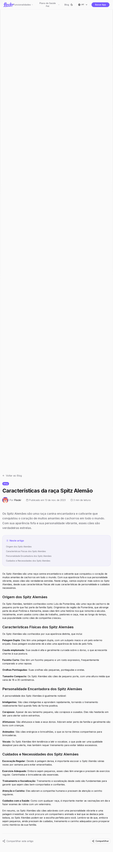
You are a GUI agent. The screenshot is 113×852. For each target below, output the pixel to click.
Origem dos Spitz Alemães (19, 546)
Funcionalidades (22, 4)
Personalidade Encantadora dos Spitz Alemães (28, 556)
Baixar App (100, 4)
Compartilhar (102, 841)
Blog (66, 4)
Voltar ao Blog (14, 475)
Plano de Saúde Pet (47, 4)
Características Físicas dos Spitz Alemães (26, 551)
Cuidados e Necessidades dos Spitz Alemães (28, 560)
